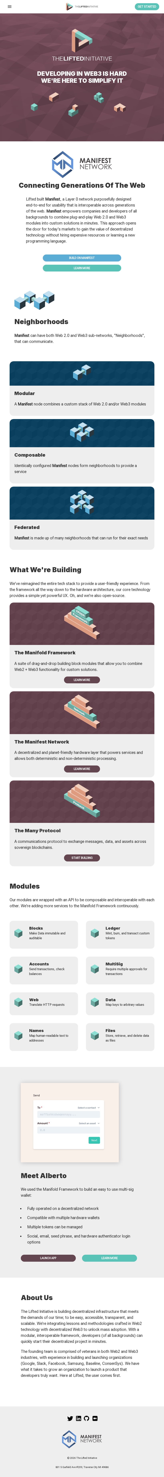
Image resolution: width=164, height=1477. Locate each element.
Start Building (82, 857)
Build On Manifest (82, 257)
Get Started (147, 6)
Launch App (48, 1258)
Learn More (82, 268)
